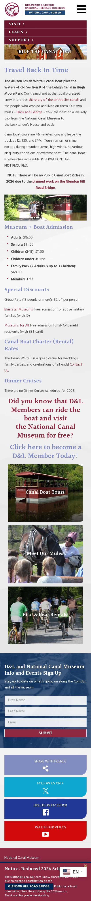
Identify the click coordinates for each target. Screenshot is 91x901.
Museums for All (16, 325)
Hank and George (29, 112)
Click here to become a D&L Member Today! (46, 452)
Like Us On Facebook (50, 805)
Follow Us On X (50, 783)
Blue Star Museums (18, 309)
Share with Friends (50, 761)
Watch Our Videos (50, 827)
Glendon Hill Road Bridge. (29, 886)
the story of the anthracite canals (53, 100)
